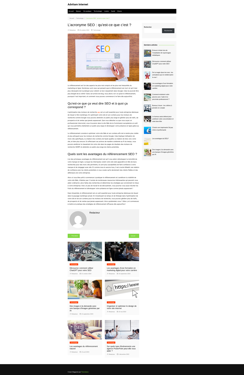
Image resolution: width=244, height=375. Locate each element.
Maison (78, 11)
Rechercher (148, 27)
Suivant (133, 236)
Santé (113, 11)
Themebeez (85, 372)
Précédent (74, 236)
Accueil (71, 11)
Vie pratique (87, 11)
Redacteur (72, 30)
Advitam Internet (78, 4)
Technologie (98, 11)
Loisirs (106, 11)
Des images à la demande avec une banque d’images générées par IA (85, 308)
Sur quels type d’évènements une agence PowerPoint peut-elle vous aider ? (121, 348)
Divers (119, 11)
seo (98, 112)
